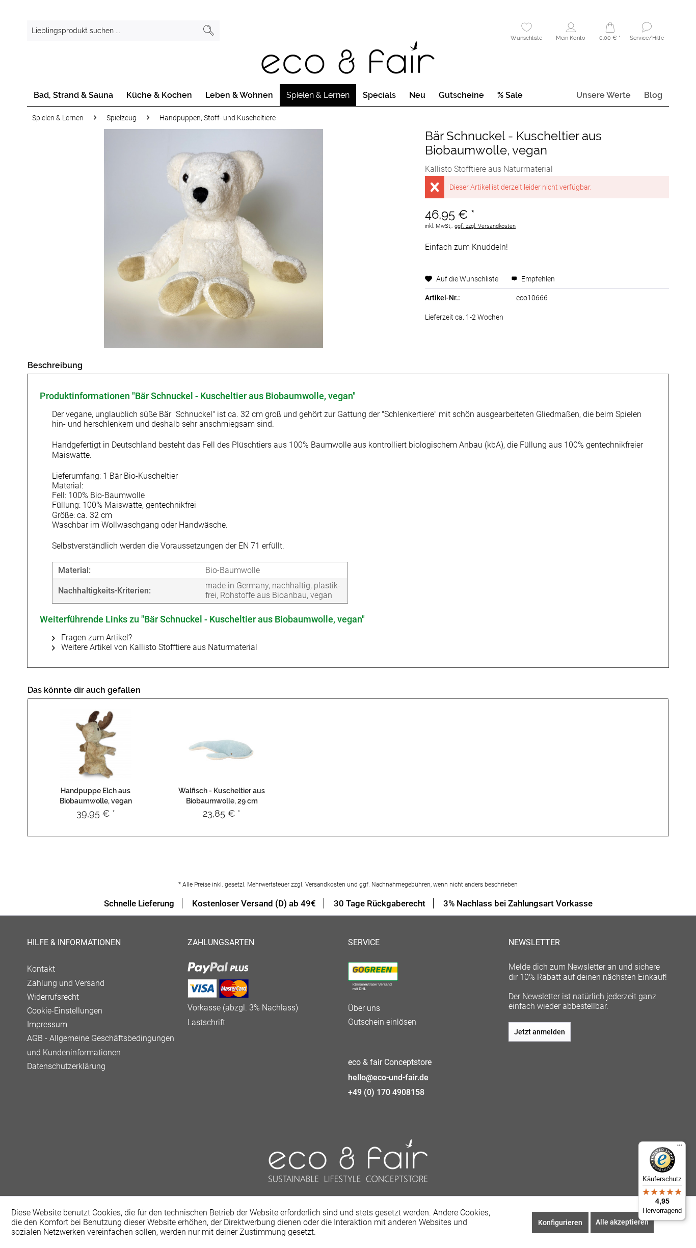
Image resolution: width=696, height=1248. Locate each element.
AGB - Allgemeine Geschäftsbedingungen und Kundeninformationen (100, 1045)
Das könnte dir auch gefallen (84, 690)
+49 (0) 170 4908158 (386, 1092)
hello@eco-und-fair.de (388, 1077)
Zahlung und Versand (65, 983)
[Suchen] (209, 30)
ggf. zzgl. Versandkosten (485, 226)
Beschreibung (55, 365)
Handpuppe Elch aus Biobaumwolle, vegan (96, 796)
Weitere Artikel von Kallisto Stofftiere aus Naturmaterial (158, 647)
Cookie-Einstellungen (64, 1011)
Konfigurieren (560, 1222)
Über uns (364, 1008)
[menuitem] (123, 30)
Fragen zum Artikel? (95, 637)
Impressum (47, 1024)
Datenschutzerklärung (66, 1066)
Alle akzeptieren (622, 1222)
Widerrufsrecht (53, 997)
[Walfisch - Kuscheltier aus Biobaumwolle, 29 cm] (222, 745)
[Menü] (680, 1147)
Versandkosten (325, 884)
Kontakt (41, 969)
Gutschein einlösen (382, 1022)
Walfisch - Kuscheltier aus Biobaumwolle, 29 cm (221, 796)
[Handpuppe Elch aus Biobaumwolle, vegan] (96, 745)
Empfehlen (537, 279)
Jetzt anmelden (539, 1032)
